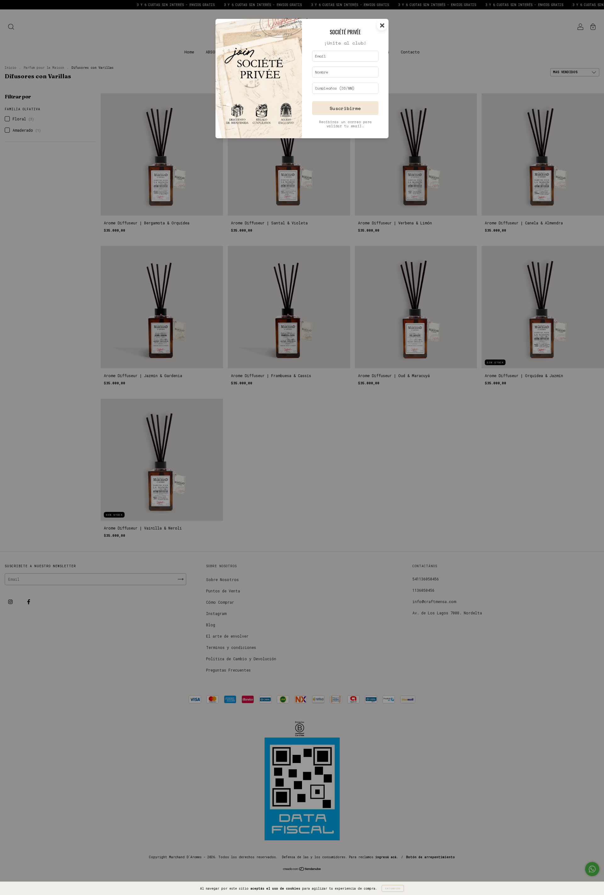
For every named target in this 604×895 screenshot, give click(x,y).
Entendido (392, 888)
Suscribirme (345, 108)
